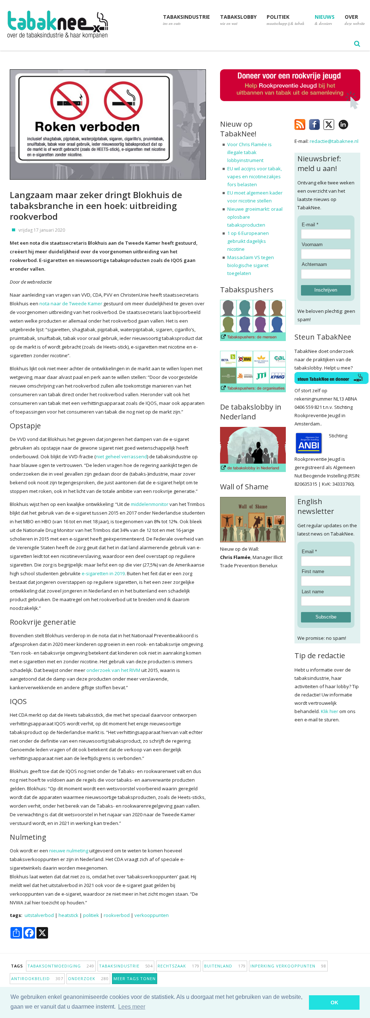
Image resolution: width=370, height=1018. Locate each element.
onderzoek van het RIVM (113, 670)
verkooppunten (151, 915)
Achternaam (314, 264)
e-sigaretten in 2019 (103, 573)
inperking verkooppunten (288, 966)
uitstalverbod (39, 915)
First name (313, 571)
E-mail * (310, 224)
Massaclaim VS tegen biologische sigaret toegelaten (250, 265)
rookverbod (117, 915)
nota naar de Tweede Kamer (70, 303)
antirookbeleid (37, 978)
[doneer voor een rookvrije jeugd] (290, 108)
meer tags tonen (134, 978)
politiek (91, 915)
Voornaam (312, 244)
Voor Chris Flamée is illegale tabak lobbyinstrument (249, 152)
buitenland (225, 966)
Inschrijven (325, 290)
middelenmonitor (149, 504)
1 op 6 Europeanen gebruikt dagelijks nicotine (248, 241)
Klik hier (329, 711)
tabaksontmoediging (60, 966)
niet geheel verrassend (121, 456)
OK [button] (334, 1002)
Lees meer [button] (131, 1007)
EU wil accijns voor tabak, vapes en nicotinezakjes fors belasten (254, 176)
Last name (313, 591)
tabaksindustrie (126, 966)
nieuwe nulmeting (68, 850)
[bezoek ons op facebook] (353, 123)
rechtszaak (178, 966)
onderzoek (88, 978)
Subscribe (325, 617)
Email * (309, 551)
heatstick (68, 915)
